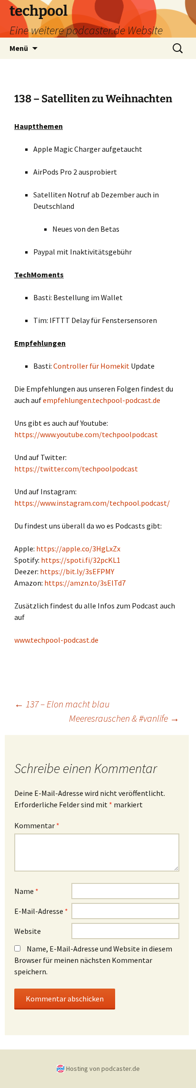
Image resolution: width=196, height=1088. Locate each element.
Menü (19, 48)
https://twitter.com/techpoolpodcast (76, 468)
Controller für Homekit (91, 366)
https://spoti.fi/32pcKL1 (80, 560)
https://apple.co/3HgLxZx (78, 548)
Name (26, 891)
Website (27, 931)
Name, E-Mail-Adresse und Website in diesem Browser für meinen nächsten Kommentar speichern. (93, 960)
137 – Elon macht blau (61, 704)
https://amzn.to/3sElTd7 (85, 583)
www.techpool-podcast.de (56, 640)
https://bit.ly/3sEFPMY (77, 571)
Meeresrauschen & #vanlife (124, 718)
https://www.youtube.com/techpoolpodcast (86, 434)
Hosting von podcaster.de (103, 1068)
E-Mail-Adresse (41, 911)
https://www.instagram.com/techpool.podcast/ (92, 503)
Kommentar (36, 825)
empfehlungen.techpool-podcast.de (101, 400)
